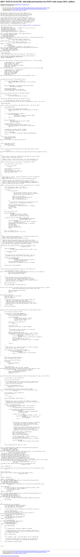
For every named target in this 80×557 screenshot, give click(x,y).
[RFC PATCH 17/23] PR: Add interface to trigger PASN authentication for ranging (30, 8)
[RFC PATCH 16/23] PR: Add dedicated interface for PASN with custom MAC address (32, 7)
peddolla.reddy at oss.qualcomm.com (21, 4)
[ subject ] (20, 10)
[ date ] (13, 10)
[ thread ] (16, 10)
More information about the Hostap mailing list (9, 555)
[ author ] (24, 10)
